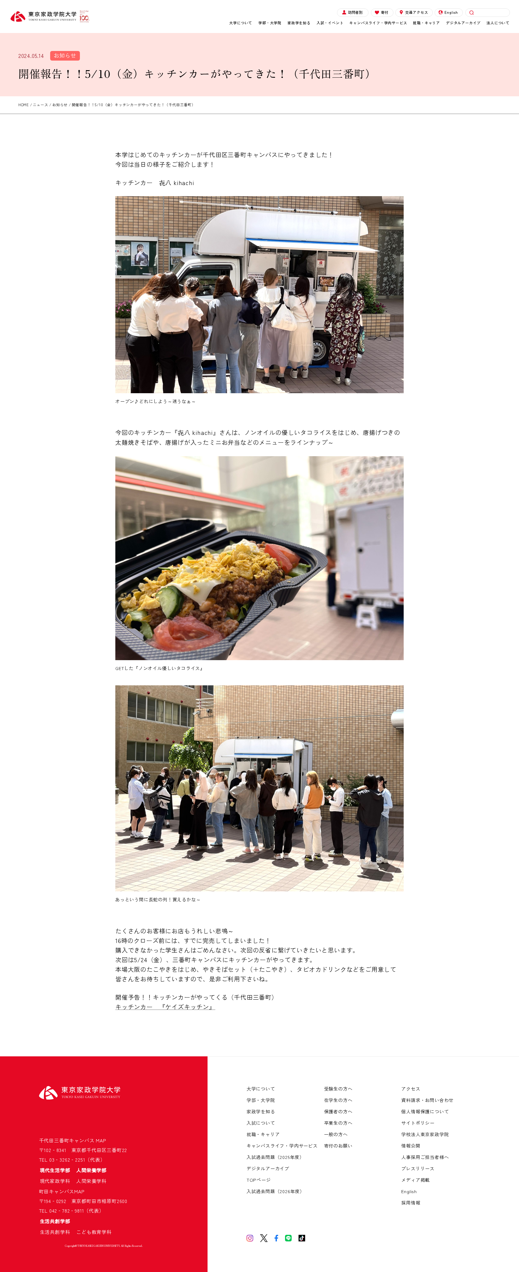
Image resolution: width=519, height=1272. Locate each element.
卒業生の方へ (338, 1123)
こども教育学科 (94, 1231)
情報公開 (410, 1145)
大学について (240, 22)
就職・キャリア (426, 22)
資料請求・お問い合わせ (427, 1100)
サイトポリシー (418, 1123)
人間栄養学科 (91, 1180)
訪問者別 (355, 12)
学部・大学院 (269, 22)
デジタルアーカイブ (463, 22)
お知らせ (65, 55)
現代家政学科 (57, 1180)
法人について (498, 22)
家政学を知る (299, 22)
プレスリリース (418, 1168)
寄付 (385, 12)
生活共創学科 (57, 1231)
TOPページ (259, 1180)
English (451, 12)
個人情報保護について (425, 1111)
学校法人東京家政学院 (425, 1134)
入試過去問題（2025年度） (275, 1157)
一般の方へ (336, 1134)
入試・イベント (330, 22)
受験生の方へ (338, 1088)
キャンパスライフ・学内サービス (378, 22)
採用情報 (410, 1202)
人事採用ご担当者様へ (425, 1157)
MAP (101, 1140)
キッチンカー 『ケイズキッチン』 (165, 1006)
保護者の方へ (338, 1111)
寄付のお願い (338, 1145)
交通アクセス (416, 12)
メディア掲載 (415, 1180)
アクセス (410, 1088)
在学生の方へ (338, 1100)
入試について (261, 1123)
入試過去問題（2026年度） (276, 1191)
